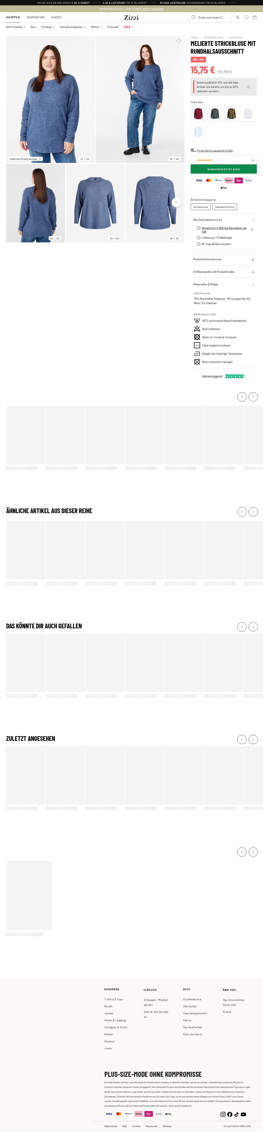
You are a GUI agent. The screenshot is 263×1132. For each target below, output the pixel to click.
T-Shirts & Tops (113, 999)
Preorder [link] (113, 27)
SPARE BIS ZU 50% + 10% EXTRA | (132, 9)
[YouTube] (243, 1114)
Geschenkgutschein (195, 1013)
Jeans (108, 1048)
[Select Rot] (198, 113)
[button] (248, 86)
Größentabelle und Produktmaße (213, 271)
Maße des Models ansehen (23, 158)
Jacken (109, 1013)
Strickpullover (200, 206)
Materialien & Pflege (205, 284)
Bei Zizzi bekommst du (207, 219)
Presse (227, 1011)
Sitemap (167, 1126)
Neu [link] (33, 27)
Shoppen (13, 17)
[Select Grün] (215, 113)
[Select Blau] (248, 113)
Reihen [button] (95, 27)
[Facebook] (229, 1114)
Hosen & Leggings (115, 1020)
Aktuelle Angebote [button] (71, 27)
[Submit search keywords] (194, 17)
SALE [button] (127, 27)
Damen (194, 37)
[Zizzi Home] (131, 17)
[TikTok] (236, 1114)
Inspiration (36, 17)
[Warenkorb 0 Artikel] (255, 17)
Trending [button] (46, 27)
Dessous (109, 1041)
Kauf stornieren (192, 1034)
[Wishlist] (179, 41)
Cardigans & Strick (214, 37)
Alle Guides (190, 1006)
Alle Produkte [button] (14, 27)
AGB (124, 1126)
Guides (56, 17)
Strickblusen (235, 37)
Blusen (108, 1006)
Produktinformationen (207, 259)
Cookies (136, 1126)
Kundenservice (192, 999)
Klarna (187, 1020)
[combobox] (209, 17)
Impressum (152, 1126)
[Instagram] (223, 1114)
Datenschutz (110, 1126)
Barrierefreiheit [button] (192, 1027)
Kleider (108, 1034)
